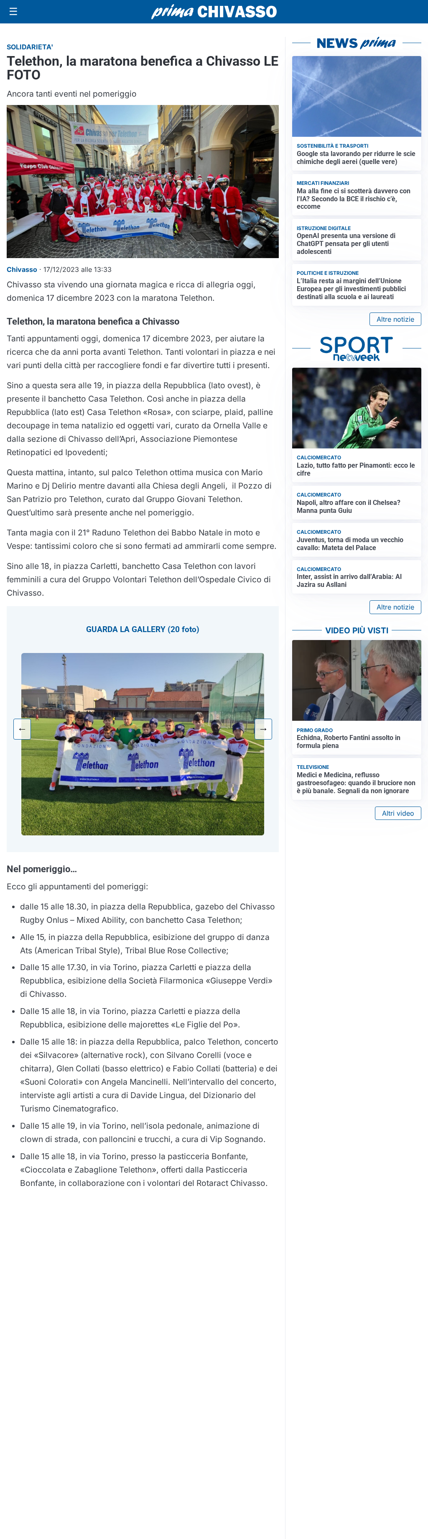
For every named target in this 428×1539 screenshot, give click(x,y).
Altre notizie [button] (395, 319)
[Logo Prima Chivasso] (214, 11)
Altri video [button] (398, 813)
